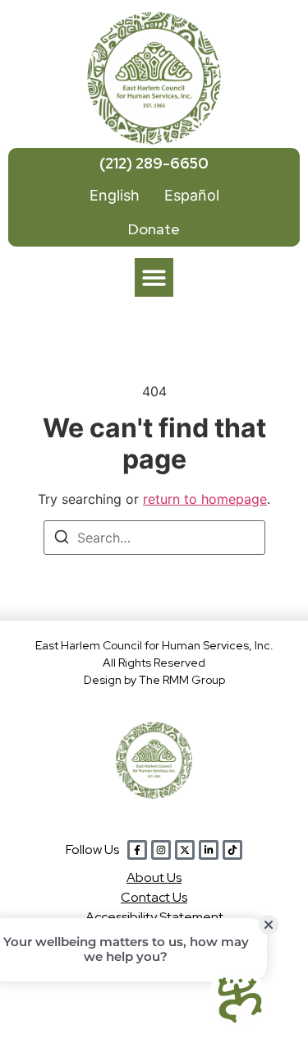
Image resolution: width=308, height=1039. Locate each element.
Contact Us (154, 897)
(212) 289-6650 (154, 163)
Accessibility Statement (154, 917)
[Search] (61, 539)
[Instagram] (161, 850)
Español (191, 195)
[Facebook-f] (137, 850)
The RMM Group (182, 679)
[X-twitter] (185, 850)
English (115, 195)
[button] (154, 277)
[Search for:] (154, 537)
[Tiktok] (232, 850)
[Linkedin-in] (208, 850)
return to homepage (205, 499)
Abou (154, 877)
